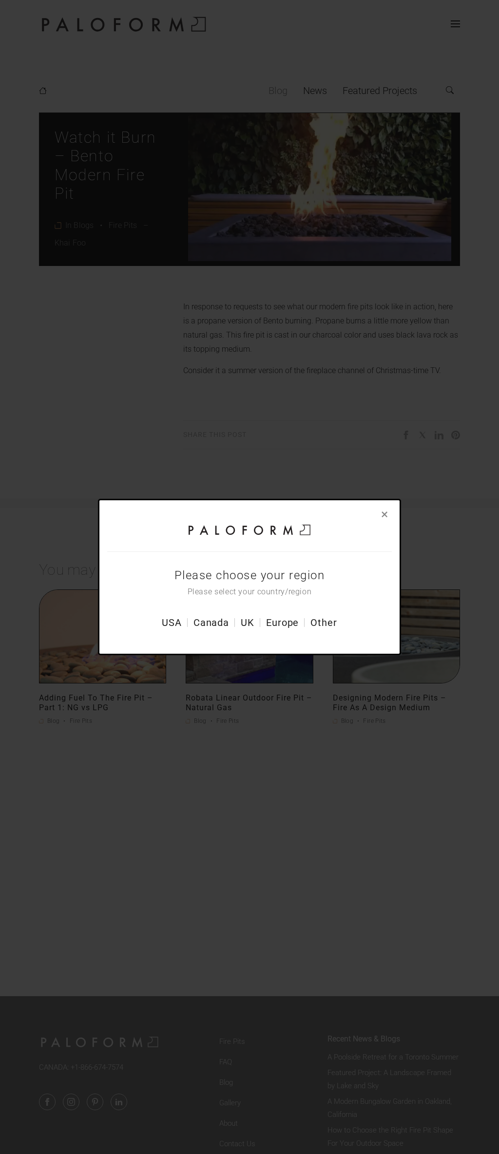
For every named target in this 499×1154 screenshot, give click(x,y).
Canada (211, 622)
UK (247, 622)
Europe (282, 622)
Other (323, 622)
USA (172, 622)
